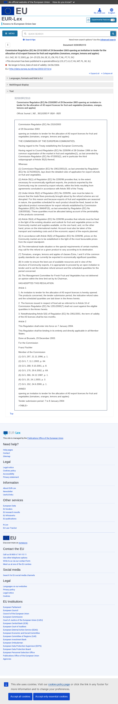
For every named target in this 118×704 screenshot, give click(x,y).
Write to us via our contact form (16, 561)
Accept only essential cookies (51, 696)
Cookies (6, 596)
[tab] (59, 78)
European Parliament (12, 607)
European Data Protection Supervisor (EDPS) (22, 646)
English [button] (111, 13)
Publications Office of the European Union (45, 438)
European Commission (13, 617)
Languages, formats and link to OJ (26, 78)
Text (11, 91)
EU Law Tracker (10, 528)
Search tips (30, 40)
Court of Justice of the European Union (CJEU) (23, 620)
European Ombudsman (13, 643)
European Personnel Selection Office (19, 652)
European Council (10, 610)
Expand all (95, 73)
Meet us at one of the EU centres (17, 564)
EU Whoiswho (9, 515)
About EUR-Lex (9, 488)
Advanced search (108, 40)
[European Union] (9, 538)
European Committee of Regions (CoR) (19, 636)
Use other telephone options (15, 558)
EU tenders (7, 509)
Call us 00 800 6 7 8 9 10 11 (15, 554)
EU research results (11, 512)
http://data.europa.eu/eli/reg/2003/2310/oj (30, 69)
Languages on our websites (15, 586)
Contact (6, 453)
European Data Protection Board (17, 649)
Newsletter (8, 491)
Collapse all (107, 73)
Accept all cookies (20, 696)
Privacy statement (11, 477)
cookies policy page (59, 684)
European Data (9, 506)
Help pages (8, 450)
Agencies (7, 659)
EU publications (9, 519)
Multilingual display (19, 85)
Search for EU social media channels (19, 575)
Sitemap (6, 456)
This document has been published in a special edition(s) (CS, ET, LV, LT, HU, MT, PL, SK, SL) (48, 61)
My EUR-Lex (99, 13)
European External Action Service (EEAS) (20, 630)
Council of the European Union (16, 613)
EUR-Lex (12, 19)
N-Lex (5, 525)
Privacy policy (9, 589)
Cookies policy (9, 470)
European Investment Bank (14, 639)
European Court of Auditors (14, 626)
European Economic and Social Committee (21, 633)
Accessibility (8, 474)
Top (11, 413)
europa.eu (23, 543)
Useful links (8, 495)
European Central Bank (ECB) (15, 623)
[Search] (113, 33)
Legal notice (8, 467)
